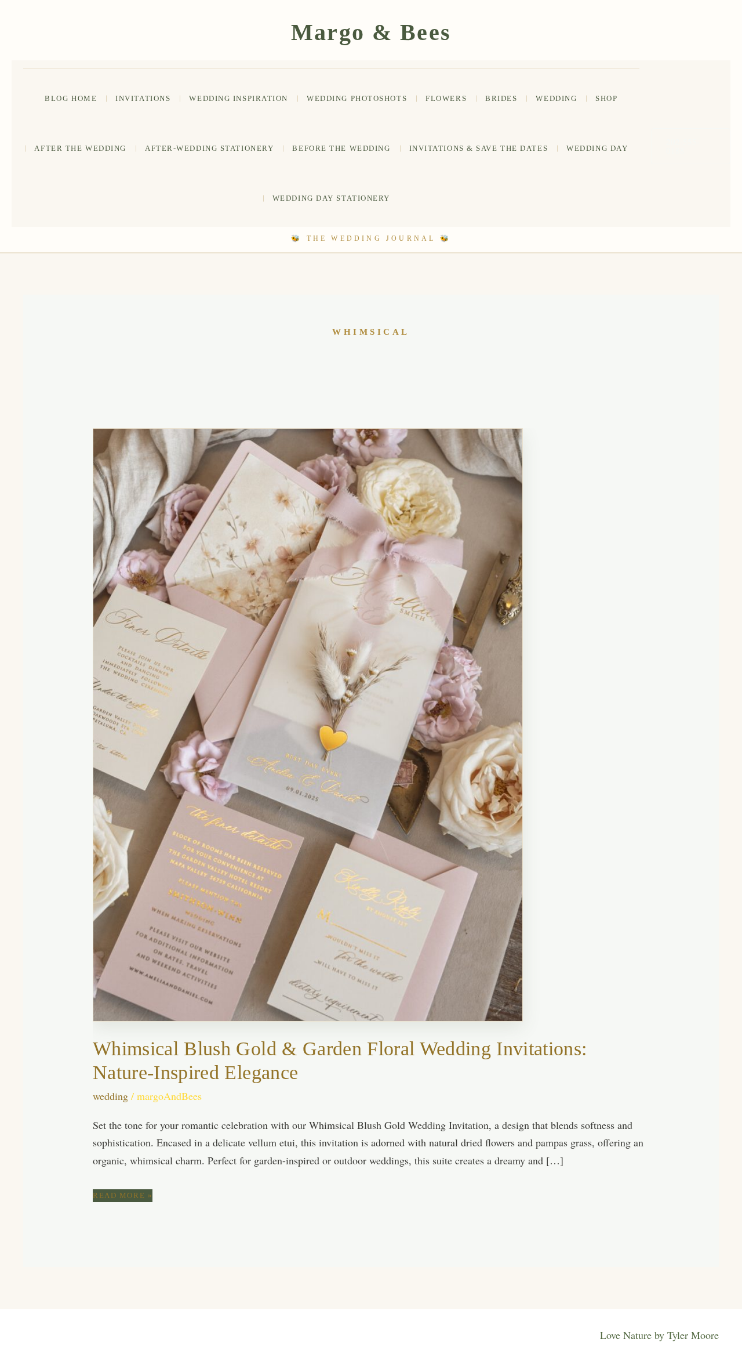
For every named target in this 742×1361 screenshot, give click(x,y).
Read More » (122, 1196)
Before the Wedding (341, 148)
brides (501, 98)
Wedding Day (597, 148)
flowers (446, 98)
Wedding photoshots (357, 98)
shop (606, 98)
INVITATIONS (142, 98)
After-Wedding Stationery (209, 148)
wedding (556, 98)
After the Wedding (80, 148)
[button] (690, 146)
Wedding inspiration (238, 98)
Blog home (71, 98)
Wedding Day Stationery (331, 198)
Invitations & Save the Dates (478, 148)
